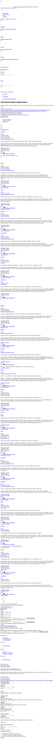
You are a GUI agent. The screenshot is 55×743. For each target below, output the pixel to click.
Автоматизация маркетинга (9, 98)
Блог (4, 15)
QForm (2, 189)
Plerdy (2, 502)
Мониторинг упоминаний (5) (21, 111)
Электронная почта (5, 683)
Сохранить (3, 716)
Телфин (2, 370)
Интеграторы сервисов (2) (8, 111)
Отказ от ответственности (21, 680)
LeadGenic (3, 131)
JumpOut (2, 305)
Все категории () (42, 111)
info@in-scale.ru (6, 645)
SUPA (2, 431)
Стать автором (6, 640)
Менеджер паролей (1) (33, 111)
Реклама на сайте (7, 638)
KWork (2, 412)
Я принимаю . (12, 735)
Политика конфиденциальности (8, 680)
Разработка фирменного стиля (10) (8, 110)
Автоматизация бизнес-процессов (8, 373)
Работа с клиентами (5, 556)
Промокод (20, 112)
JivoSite (2, 549)
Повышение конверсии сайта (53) (24, 110)
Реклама (5, 16)
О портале (5, 637)
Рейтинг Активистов (8, 652)
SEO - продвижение (5, 530)
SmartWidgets (3, 233)
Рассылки (3, 262)
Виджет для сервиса (7, 653)
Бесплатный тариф (5, 112)
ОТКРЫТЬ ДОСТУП (30, 618)
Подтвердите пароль (5, 731)
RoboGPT (3, 211)
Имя (1, 725)
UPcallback (3, 457)
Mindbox (2, 329)
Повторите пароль (5, 713)
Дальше (2, 685)
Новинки (26, 114)
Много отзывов (20, 114)
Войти (2, 737)
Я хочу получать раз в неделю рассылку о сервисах (14, 736)
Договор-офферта (49, 680)
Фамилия (3, 727)
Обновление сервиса (5, 666)
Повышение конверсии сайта (7, 139)
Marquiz (2, 163)
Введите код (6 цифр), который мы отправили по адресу (13, 704)
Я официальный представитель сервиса (11, 733)
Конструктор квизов (5, 395)
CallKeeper (3, 279)
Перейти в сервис (5, 148)
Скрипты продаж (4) (36, 110)
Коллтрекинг (4, 284)
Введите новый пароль (6, 710)
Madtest (2, 389)
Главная (5, 94)
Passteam (2, 257)
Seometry (3, 526)
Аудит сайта (3, 508)
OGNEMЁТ (3, 576)
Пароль (2, 728)
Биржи (2, 415)
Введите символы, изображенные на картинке (11, 693)
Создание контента (5, 216)
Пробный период (13, 112)
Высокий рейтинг (12, 114)
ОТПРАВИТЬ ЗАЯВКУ (43, 631)
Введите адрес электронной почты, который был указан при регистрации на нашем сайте (21, 699)
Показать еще (4, 595)
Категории (5, 13)
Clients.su (3, 349)
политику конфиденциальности (15, 735)
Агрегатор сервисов (18, 6)
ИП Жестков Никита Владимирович (36, 680)
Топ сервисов (6, 14)
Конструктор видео (5, 438)
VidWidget (3, 481)
